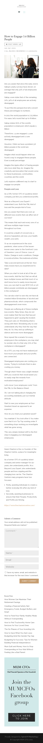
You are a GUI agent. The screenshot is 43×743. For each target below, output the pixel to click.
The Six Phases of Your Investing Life (19, 629)
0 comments (32, 51)
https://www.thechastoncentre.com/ (19, 505)
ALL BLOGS (10, 51)
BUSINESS (21, 51)
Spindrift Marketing (29, 737)
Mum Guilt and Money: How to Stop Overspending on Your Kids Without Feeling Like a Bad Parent (18, 649)
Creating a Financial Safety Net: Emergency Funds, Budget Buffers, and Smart (20, 609)
